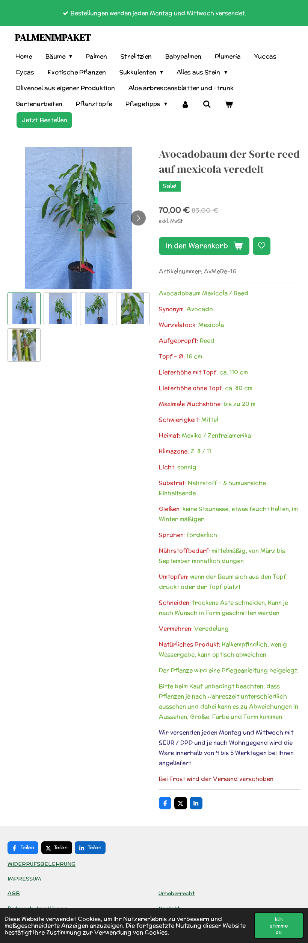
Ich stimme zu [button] (279, 925)
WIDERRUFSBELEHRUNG (41, 864)
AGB (14, 893)
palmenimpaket (53, 37)
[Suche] (207, 104)
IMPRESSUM (24, 878)
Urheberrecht (177, 893)
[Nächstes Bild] (138, 217)
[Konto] (185, 104)
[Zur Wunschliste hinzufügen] (261, 246)
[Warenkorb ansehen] (229, 104)
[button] (24, 308)
